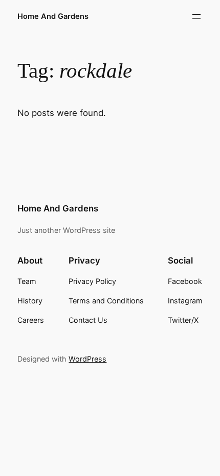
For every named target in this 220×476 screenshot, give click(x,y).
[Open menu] (196, 16)
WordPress (87, 358)
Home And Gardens (53, 16)
